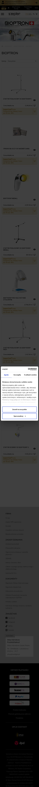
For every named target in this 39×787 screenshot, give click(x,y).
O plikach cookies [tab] (30, 375)
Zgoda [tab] (6, 375)
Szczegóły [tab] (17, 375)
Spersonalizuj (18, 416)
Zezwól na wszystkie (19, 409)
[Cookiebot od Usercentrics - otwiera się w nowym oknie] (28, 369)
